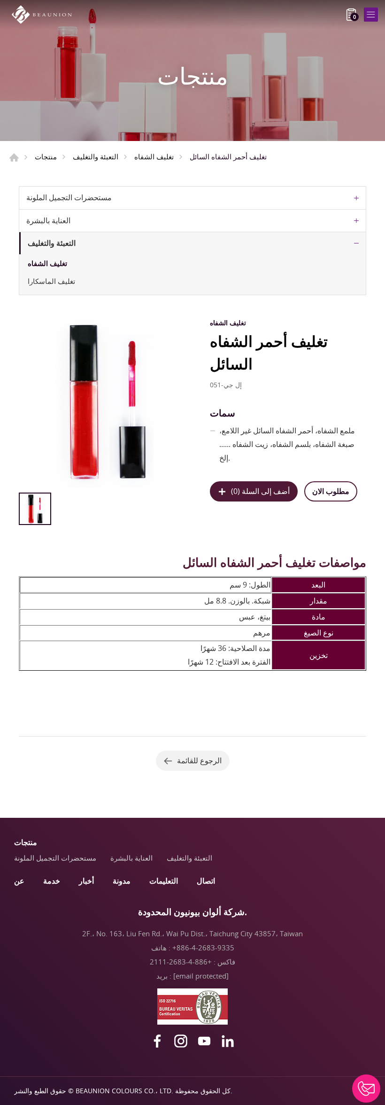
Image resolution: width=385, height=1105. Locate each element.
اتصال (206, 881)
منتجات (46, 156)
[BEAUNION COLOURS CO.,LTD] (44, 14)
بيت (14, 157)
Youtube (204, 1041)
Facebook (157, 1041)
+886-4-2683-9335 (203, 947)
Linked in (228, 1041)
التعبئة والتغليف (95, 156)
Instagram (181, 1041)
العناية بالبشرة (48, 220)
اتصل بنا (366, 1088)
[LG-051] (105, 401)
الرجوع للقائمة (199, 760)
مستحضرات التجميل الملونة (69, 197)
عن (19, 881)
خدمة (51, 881)
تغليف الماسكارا (51, 281)
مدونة (122, 881)
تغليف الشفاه (154, 156)
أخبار (86, 881)
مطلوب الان (330, 491)
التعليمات (163, 881)
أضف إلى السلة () (260, 491)
